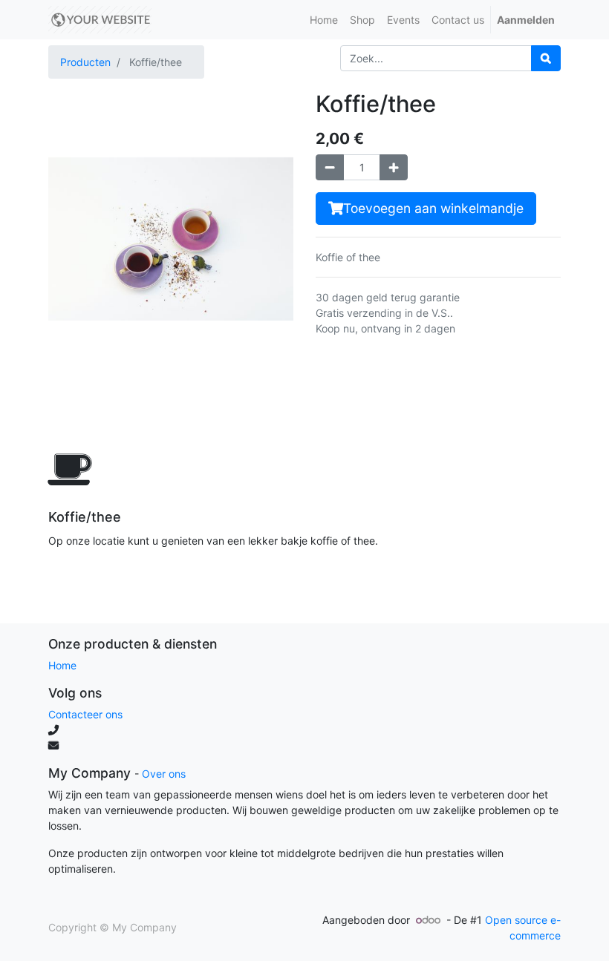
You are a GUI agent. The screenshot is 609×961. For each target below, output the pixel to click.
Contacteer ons (85, 714)
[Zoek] (546, 58)
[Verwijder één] (330, 167)
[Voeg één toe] (394, 167)
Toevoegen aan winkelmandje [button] (433, 208)
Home (62, 665)
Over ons (164, 773)
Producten (85, 62)
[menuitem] (324, 19)
